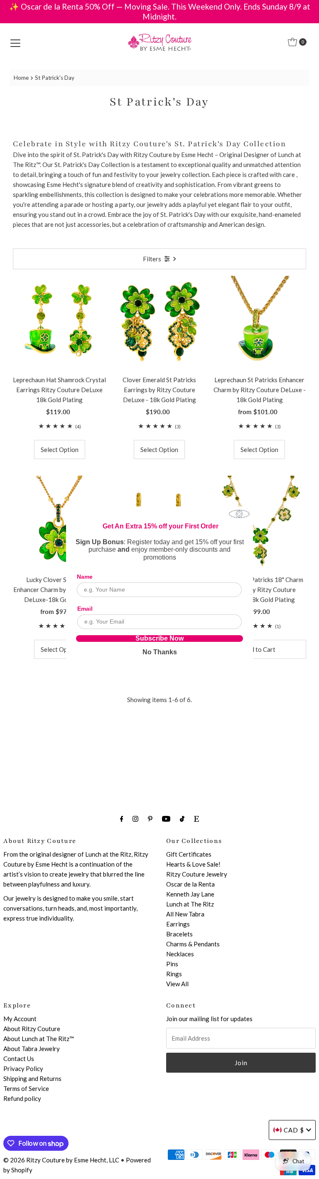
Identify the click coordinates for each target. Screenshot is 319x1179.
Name (85, 576)
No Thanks (159, 652)
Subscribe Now (159, 638)
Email (85, 608)
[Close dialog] (239, 514)
